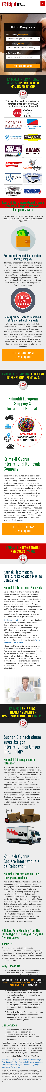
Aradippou (39, 1062)
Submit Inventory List (17, 985)
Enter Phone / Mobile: (14, 53)
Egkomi (41, 1060)
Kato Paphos (20, 1062)
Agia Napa (6, 1062)
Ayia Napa (6, 1060)
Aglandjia (35, 1065)
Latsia (11, 1065)
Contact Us (32, 985)
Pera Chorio (14, 1060)
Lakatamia (6, 1067)
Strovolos (28, 1065)
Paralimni (23, 1060)
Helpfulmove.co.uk (11, 620)
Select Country (17, 35)
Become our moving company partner (16, 982)
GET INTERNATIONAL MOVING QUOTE (23, 355)
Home (33, 980)
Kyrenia (31, 1062)
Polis (29, 1060)
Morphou (5, 1065)
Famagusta (19, 1065)
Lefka (12, 1062)
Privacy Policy (38, 982)
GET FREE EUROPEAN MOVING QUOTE (23, 528)
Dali (26, 1062)
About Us (40, 980)
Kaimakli (34, 1060)
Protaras (14, 1067)
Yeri (19, 1067)
